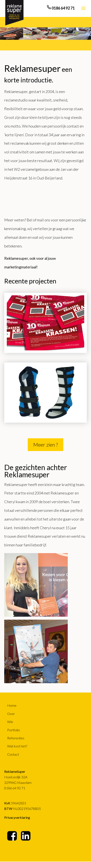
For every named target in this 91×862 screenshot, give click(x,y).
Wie (10, 722)
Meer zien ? (45, 444)
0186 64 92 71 (14, 788)
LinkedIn (26, 836)
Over (11, 714)
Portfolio (13, 730)
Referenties (15, 738)
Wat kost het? (17, 746)
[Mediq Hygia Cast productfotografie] (45, 392)
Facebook (12, 836)
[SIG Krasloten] (45, 322)
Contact (13, 754)
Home (12, 705)
